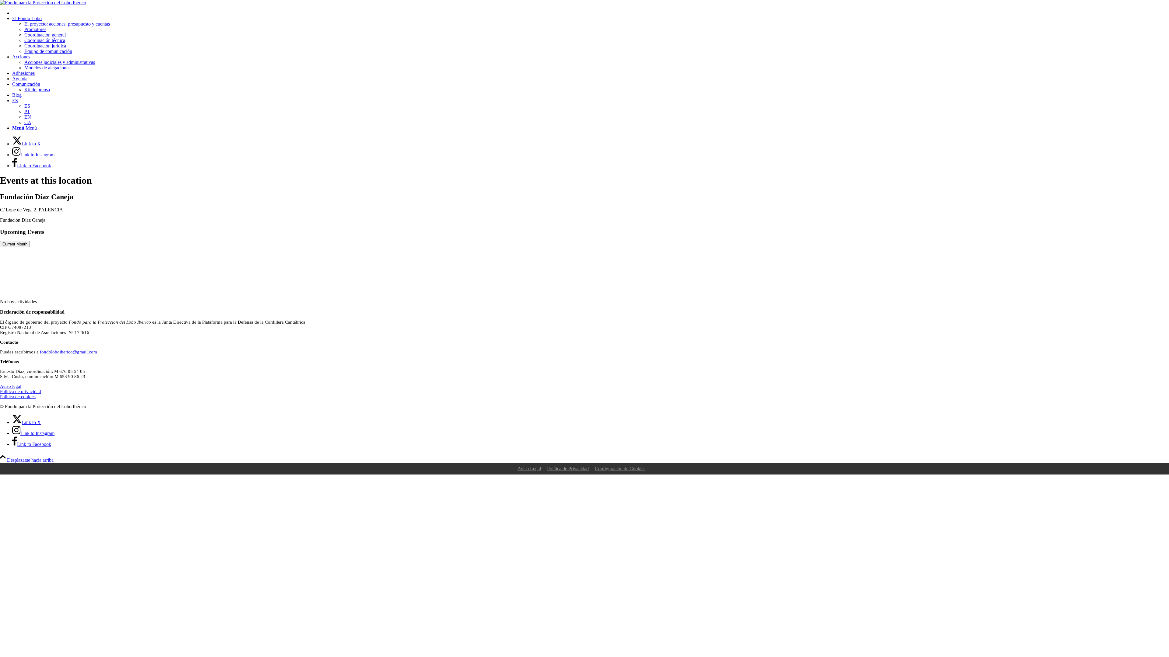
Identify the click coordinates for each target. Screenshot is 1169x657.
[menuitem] (590, 13)
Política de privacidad (20, 391)
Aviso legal (10, 386)
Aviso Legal (529, 468)
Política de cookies (18, 396)
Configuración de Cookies (620, 468)
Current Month (14, 244)
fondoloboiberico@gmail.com (68, 351)
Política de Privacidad (568, 468)
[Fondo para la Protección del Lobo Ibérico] (43, 2)
